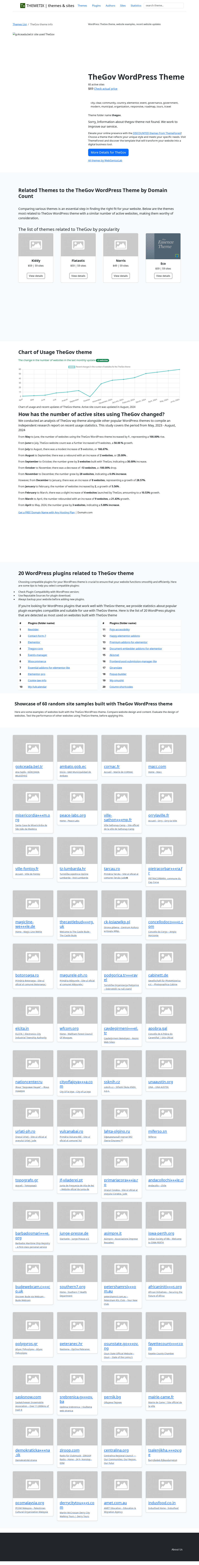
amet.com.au (115, 1502)
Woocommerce (37, 661)
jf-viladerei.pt (71, 1179)
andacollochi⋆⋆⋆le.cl (165, 1179)
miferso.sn (157, 1131)
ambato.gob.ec (73, 766)
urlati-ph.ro (25, 1131)
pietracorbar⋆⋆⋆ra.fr (165, 871)
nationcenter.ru (28, 1081)
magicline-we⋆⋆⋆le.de (25, 924)
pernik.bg (112, 1396)
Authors (110, 5)
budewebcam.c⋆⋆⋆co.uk (32, 1289)
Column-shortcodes (121, 687)
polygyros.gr (26, 1343)
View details (36, 276)
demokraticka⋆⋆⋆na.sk (32, 1452)
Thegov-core (35, 648)
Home (130, 1543)
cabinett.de (158, 975)
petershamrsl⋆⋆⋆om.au (120, 1289)
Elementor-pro (36, 674)
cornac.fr (112, 766)
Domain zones (176, 1543)
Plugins (96, 5)
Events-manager (37, 655)
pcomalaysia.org (29, 1502)
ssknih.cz (112, 1081)
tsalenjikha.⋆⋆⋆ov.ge (165, 1452)
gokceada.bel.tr (29, 766)
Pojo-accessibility (120, 629)
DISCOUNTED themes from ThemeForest (157, 133)
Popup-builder (118, 674)
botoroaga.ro (27, 975)
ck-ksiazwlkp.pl (117, 921)
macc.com (157, 766)
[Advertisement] (137, 49)
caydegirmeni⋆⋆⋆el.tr (121, 1030)
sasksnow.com (28, 1396)
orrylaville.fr (158, 815)
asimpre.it (113, 1233)
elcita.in (22, 1028)
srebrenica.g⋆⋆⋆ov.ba (76, 1399)
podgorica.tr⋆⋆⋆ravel (120, 977)
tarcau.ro (112, 868)
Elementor (34, 642)
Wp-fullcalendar (37, 687)
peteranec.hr (71, 1343)
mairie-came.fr (161, 1396)
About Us (177, 1549)
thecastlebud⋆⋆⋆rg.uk (77, 924)
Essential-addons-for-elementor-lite (49, 667)
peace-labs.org (73, 815)
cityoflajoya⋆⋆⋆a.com (76, 1084)
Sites (123, 5)
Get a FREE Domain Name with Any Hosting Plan (46, 512)
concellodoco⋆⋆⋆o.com (165, 924)
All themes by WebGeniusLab (105, 160)
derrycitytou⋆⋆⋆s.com (77, 1505)
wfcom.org (69, 1028)
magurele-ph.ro (73, 975)
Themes (82, 5)
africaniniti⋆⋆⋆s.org (165, 1286)
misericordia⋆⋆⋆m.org (32, 817)
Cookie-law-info (37, 680)
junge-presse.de (74, 1233)
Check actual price (105, 89)
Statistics (136, 5)
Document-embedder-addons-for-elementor (136, 648)
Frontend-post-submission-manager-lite (133, 661)
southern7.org (72, 1286)
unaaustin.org (160, 1081)
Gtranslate (116, 667)
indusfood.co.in (162, 1502)
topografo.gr (26, 1179)
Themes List (20, 24)
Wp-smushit (117, 680)
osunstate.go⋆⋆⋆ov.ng (121, 1346)
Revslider (33, 629)
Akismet (114, 655)
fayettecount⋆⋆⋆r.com (165, 1346)
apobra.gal (157, 1028)
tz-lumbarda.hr (73, 868)
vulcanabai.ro (71, 1131)
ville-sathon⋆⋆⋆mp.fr (118, 817)
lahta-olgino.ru (117, 1131)
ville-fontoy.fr (27, 868)
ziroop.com (69, 1450)
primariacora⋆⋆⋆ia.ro (121, 1182)
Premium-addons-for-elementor (129, 642)
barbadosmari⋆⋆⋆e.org (32, 1235)
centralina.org (116, 1450)
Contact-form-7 (37, 636)
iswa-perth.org (161, 1233)
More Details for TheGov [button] (108, 152)
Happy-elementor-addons (125, 636)
